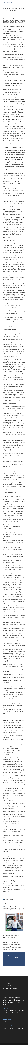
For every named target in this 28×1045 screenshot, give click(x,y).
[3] (15, 192)
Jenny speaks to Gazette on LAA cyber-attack (14, 1015)
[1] (13, 69)
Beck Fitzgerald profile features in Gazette (14, 1010)
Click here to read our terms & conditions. (13, 1028)
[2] (13, 131)
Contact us (14, 961)
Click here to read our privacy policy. (11, 1022)
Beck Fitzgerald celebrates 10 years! (12, 1012)
